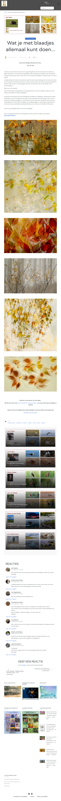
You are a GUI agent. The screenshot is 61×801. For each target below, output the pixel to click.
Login (45, 2)
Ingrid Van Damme (16, 644)
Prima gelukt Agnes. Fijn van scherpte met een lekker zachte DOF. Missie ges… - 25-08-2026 (51, 728)
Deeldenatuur (19, 423)
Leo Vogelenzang (16, 592)
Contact (32, 796)
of (47, 3)
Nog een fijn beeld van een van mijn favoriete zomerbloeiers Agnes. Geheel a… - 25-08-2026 (51, 715)
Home (5, 12)
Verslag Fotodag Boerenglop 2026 (11, 779)
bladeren (25, 423)
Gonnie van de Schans (17, 580)
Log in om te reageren (11, 577)
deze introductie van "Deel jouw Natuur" (27, 403)
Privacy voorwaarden (42, 796)
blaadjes (30, 423)
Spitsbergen (7, 786)
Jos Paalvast (14, 568)
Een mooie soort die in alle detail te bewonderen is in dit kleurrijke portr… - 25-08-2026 (51, 740)
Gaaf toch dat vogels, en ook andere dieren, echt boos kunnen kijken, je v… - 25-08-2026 (51, 764)
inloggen (24, 665)
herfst (34, 423)
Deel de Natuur (13, 57)
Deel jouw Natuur (30, 38)
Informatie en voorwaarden (20, 796)
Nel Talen (38, 423)
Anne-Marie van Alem (17, 602)
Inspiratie (43, 423)
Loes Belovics (14, 620)
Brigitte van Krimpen (16, 632)
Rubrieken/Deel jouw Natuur (30, 412)
